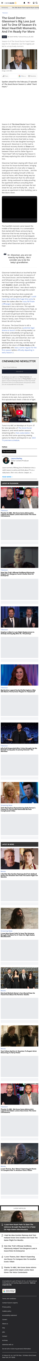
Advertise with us (7, 1344)
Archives (5, 1340)
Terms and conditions (9, 1298)
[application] (19, 208)
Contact (4, 1336)
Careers (4, 1319)
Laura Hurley (14, 37)
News (4, 37)
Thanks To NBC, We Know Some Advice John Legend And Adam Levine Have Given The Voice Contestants (20, 1270)
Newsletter (33, 76)
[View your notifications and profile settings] (24, 3)
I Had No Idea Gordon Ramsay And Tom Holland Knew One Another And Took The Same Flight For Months (21, 1237)
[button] (2, 3)
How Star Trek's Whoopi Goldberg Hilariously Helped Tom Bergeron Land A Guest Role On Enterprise (20, 1248)
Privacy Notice (27, 379)
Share (6, 76)
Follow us (23, 76)
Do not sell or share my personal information (16, 1349)
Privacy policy (6, 1307)
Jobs (3, 1332)
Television (5, 13)
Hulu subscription (23, 433)
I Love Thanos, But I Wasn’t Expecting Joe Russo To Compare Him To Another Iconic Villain (20, 1259)
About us (5, 1324)
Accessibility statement (9, 1315)
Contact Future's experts (10, 1303)
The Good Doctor (9, 451)
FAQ (3, 1328)
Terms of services (25, 377)
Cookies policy (6, 1311)
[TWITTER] (12, 463)
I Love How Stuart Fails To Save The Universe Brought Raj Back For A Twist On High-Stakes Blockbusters (19, 1227)
